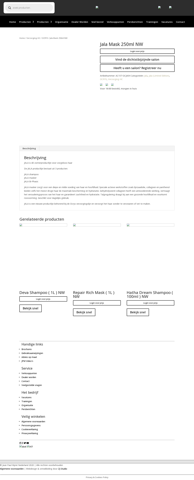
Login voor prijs (137, 51)
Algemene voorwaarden (33, 421)
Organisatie (61, 22)
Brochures (27, 349)
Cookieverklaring (30, 429)
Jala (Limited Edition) (159, 75)
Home (12, 22)
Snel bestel (97, 22)
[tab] (29, 148)
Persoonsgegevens (31, 425)
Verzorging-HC (33, 38)
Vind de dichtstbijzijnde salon (137, 59)
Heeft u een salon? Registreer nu (137, 68)
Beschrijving (29, 148)
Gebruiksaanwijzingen (32, 353)
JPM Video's (27, 361)
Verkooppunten (115, 22)
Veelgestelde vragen (32, 385)
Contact (180, 22)
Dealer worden (29, 377)
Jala (146, 75)
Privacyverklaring (30, 433)
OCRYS (45, 38)
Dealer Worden (80, 22)
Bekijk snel (30, 308)
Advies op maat (29, 357)
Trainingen (152, 22)
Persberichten (135, 22)
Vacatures (167, 22)
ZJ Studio (62, 468)
